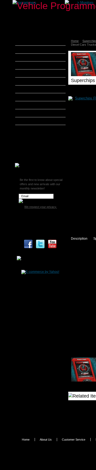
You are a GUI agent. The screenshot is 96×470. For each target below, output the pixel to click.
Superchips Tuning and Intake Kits (39, 150)
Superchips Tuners (37, 135)
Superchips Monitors (38, 142)
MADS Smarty (32, 105)
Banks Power (32, 57)
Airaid (26, 49)
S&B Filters (30, 113)
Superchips (30, 129)
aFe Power (30, 41)
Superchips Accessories (40, 158)
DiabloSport (31, 73)
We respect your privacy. (40, 206)
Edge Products (33, 81)
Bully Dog (29, 65)
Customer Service (73, 439)
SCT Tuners (30, 121)
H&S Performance (36, 89)
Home (75, 40)
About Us (46, 439)
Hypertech (30, 97)
